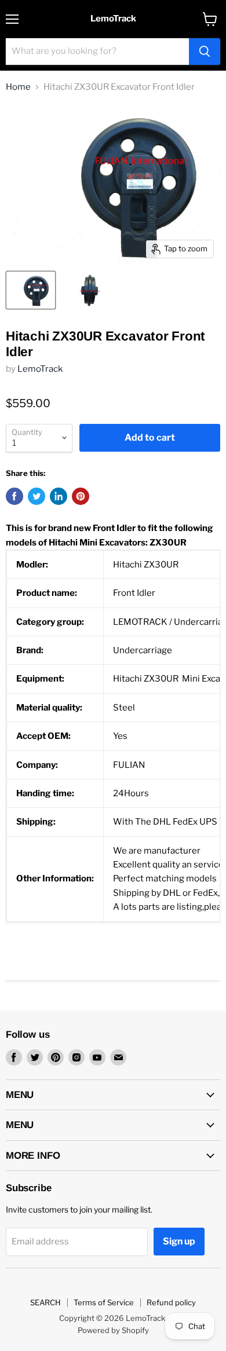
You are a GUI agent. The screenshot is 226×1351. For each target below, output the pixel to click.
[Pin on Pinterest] (80, 496)
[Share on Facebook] (14, 496)
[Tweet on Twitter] (36, 496)
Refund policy (171, 1302)
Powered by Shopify (113, 1330)
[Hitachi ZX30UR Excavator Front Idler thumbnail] (30, 290)
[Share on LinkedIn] (58, 496)
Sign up (179, 1241)
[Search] (204, 51)
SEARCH (45, 1302)
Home (18, 87)
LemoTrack (40, 369)
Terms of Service (104, 1302)
